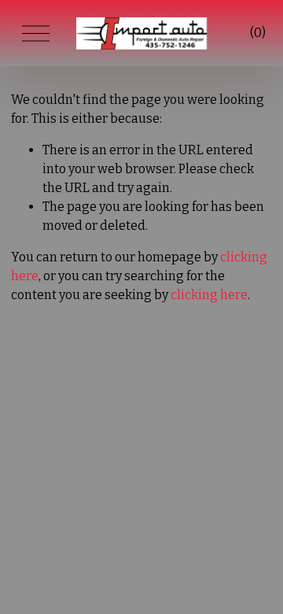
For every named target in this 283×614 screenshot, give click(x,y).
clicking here (209, 294)
